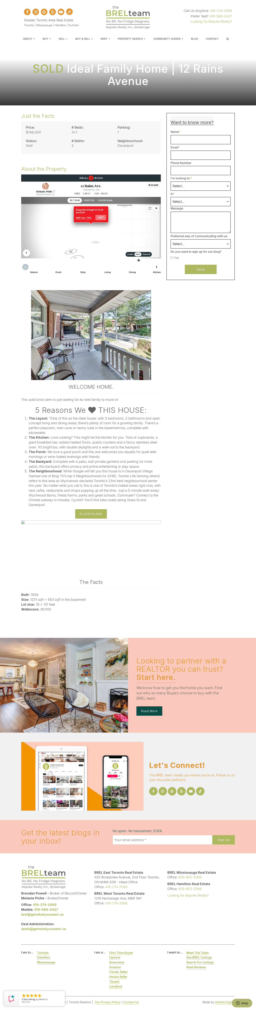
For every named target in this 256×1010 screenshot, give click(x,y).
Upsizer (114, 957)
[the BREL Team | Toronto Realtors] (128, 16)
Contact (212, 39)
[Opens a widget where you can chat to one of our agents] (242, 1003)
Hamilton (43, 957)
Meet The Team (197, 952)
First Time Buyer (121, 952)
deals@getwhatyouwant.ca (43, 928)
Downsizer (116, 962)
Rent (104, 39)
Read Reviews (196, 967)
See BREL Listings (199, 957)
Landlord (115, 986)
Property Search (131, 39)
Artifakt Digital (225, 1002)
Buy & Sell (83, 39)
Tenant (114, 981)
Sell (62, 39)
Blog (194, 39)
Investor (115, 967)
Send (200, 269)
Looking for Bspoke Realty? (211, 21)
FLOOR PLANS (91, 514)
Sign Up (224, 840)
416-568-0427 (221, 16)
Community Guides (167, 39)
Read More (149, 711)
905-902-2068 (190, 877)
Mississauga (46, 962)
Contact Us (131, 1002)
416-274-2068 (221, 10)
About (28, 39)
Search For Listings (200, 962)
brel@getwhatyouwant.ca (42, 914)
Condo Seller (118, 972)
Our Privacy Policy (108, 1002)
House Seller (118, 976)
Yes (176, 258)
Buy (46, 39)
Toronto (43, 952)
